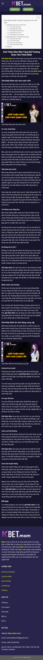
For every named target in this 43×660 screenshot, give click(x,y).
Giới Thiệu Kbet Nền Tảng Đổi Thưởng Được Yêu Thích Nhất (20, 22)
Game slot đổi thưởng (16, 42)
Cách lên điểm (7, 576)
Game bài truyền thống (16, 44)
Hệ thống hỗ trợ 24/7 (16, 32)
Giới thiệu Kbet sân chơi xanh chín (16, 25)
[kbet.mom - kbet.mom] (22, 3)
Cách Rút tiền (6, 581)
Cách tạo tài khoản (8, 572)
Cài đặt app (6, 586)
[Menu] (3, 3)
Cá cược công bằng (15, 27)
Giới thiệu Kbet (7, 58)
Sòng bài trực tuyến (15, 38)
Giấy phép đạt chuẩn (15, 29)
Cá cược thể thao (14, 40)
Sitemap (4, 590)
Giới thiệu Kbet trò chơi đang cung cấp (17, 37)
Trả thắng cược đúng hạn (17, 30)
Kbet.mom (37, 71)
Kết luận (9, 46)
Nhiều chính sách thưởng (17, 34)
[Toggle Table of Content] (37, 17)
